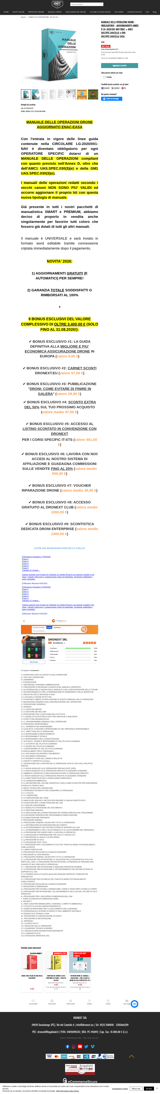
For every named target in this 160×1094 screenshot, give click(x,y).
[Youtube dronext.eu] (80, 1046)
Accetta (149, 1088)
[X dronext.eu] (86, 1046)
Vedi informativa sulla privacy (67, 1091)
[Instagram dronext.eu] (73, 1046)
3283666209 (122, 1025)
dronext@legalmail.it (48, 1032)
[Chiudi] (157, 1088)
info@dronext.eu (84, 1025)
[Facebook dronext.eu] (67, 1046)
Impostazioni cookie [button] (120, 1088)
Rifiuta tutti (136, 1088)
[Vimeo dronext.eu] (92, 1046)
